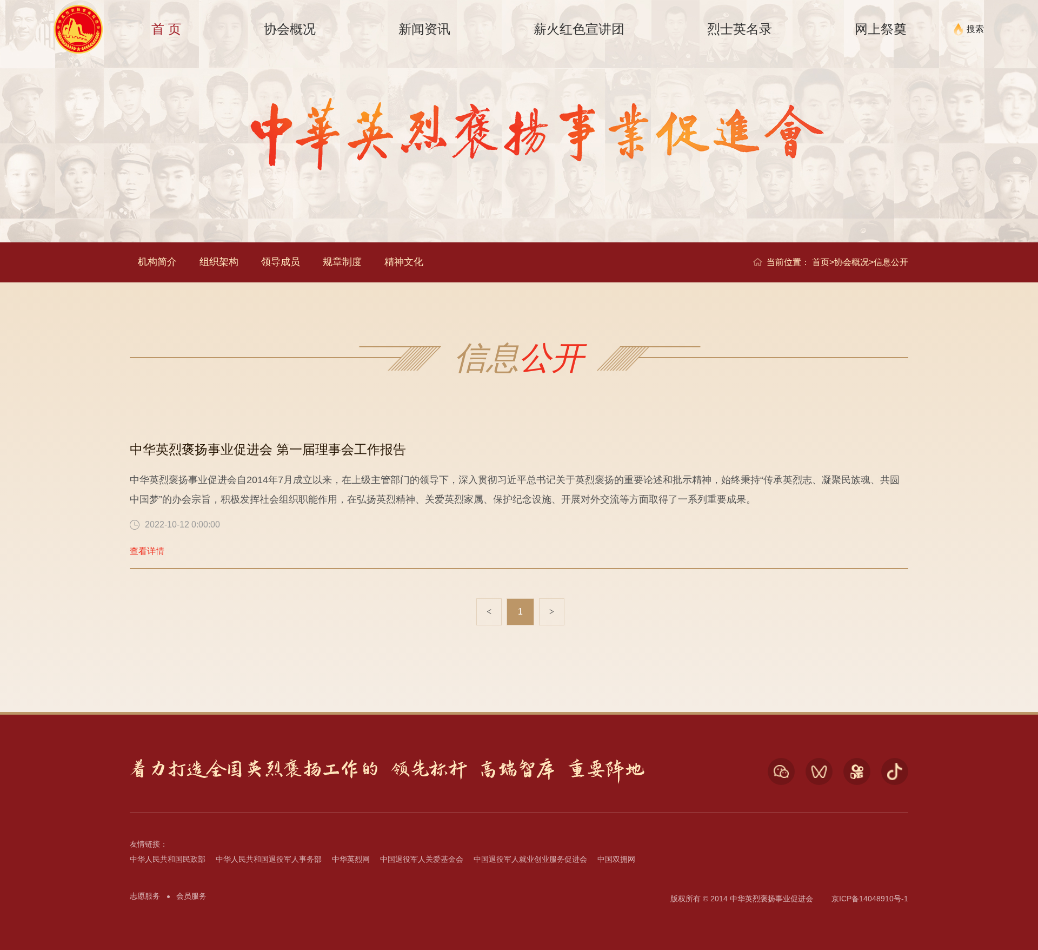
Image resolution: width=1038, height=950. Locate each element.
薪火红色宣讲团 (579, 29)
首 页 (166, 29)
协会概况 (290, 29)
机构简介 (157, 261)
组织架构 (218, 261)
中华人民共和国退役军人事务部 (269, 859)
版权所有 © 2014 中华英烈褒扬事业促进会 (741, 898)
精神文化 (403, 261)
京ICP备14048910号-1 (869, 898)
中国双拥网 (616, 859)
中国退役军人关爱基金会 (421, 859)
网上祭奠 (881, 29)
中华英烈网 (351, 859)
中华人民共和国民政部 (167, 859)
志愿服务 (145, 896)
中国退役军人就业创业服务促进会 (530, 859)
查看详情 (147, 551)
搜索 (975, 29)
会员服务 (191, 896)
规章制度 (342, 261)
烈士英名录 (739, 29)
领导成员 (280, 261)
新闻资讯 (424, 29)
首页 (820, 262)
